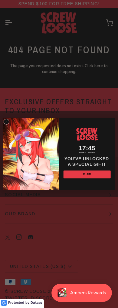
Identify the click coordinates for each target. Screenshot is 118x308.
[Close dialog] (6, 121)
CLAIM (87, 174)
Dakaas (36, 302)
